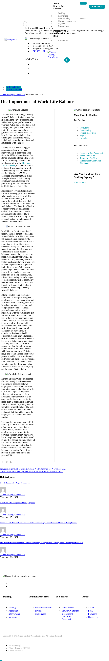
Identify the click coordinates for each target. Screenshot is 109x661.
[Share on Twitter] (7, 462)
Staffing (61, 13)
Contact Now (80, 182)
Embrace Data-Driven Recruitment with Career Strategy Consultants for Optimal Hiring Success (38, 523)
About (56, 3)
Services (57, 8)
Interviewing (64, 18)
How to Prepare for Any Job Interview (15, 483)
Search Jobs (59, 6)
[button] (25, 24)
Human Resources (14, 89)
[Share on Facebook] (2, 462)
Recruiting (63, 16)
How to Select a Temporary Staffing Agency (17, 503)
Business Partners (13, 87)
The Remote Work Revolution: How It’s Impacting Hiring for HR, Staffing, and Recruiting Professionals (41, 543)
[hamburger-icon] (83, 3)
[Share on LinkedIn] (11, 462)
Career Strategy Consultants (12, 94)
